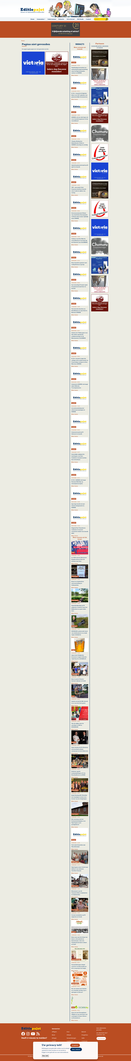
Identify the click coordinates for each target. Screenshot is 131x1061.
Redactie (61, 19)
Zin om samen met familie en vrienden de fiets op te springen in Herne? (79, 990)
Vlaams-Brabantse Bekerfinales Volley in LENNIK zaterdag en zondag (79, 143)
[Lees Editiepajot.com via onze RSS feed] (38, 1035)
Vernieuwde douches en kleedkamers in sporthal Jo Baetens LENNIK (79, 310)
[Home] (32, 10)
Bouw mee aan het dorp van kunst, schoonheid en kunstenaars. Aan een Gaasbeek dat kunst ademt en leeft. (79, 941)
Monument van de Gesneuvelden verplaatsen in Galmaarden (79, 892)
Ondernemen (52, 19)
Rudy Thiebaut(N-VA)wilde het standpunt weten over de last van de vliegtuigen (79, 797)
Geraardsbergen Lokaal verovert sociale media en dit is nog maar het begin (79, 966)
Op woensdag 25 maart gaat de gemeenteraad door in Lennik (79, 286)
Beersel (84, 1032)
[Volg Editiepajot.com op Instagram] (28, 1035)
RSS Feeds (80, 19)
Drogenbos (85, 1035)
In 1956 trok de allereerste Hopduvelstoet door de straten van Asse (79, 559)
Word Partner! (101, 1038)
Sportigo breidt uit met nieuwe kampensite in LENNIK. (78, 505)
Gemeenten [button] (40, 19)
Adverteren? (71, 19)
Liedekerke (70, 1041)
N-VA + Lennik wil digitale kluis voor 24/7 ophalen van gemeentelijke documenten (79, 95)
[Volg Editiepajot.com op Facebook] (23, 1035)
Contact (88, 19)
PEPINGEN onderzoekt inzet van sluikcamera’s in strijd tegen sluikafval (79, 633)
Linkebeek (84, 1041)
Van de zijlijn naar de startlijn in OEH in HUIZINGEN (77, 725)
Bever (53, 1035)
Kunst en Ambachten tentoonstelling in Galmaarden (77, 583)
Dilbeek (69, 1035)
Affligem (54, 1032)
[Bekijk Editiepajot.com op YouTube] (33, 1035)
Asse (68, 1032)
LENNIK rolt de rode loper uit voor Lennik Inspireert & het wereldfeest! (79, 119)
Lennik (54, 1041)
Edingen (54, 1038)
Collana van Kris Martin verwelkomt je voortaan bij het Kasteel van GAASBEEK (79, 240)
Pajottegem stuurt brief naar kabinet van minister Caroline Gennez (79, 869)
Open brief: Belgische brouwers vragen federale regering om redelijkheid (79, 657)
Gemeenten (56, 1029)
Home (32, 19)
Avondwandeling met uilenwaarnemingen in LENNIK (78, 410)
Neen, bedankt (76, 1049)
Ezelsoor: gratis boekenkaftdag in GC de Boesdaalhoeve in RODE (78, 773)
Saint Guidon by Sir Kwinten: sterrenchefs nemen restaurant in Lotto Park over (79, 749)
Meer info (45, 1056)
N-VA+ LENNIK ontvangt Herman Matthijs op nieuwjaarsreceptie (78, 481)
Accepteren (75, 1045)
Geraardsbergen (71, 1038)
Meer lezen (74, 75)
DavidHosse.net (98, 1056)
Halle (83, 1038)
